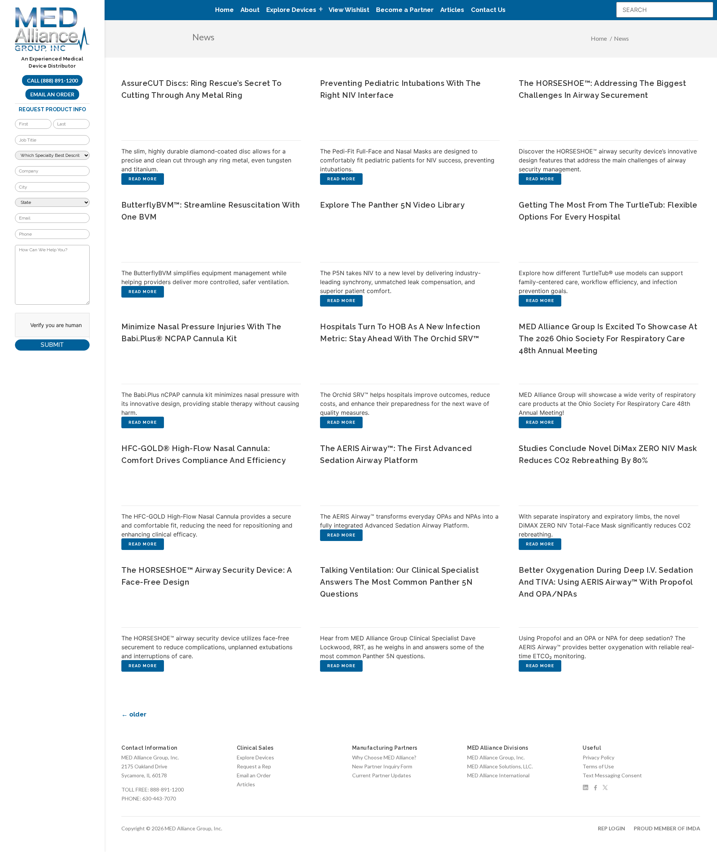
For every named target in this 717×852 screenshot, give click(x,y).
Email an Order (52, 94)
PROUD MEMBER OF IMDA (667, 828)
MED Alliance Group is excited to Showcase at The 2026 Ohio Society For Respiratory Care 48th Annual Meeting (608, 338)
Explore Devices (255, 757)
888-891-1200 (167, 789)
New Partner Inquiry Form (382, 766)
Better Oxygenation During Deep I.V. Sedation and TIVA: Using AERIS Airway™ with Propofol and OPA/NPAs (606, 582)
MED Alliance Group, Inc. (496, 757)
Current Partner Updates (381, 775)
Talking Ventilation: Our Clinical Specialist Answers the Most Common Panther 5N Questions (399, 582)
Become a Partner (405, 9)
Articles (452, 9)
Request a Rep (254, 766)
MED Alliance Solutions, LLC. (500, 766)
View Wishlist (349, 9)
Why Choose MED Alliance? (384, 757)
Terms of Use (598, 766)
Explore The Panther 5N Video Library (392, 204)
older (133, 714)
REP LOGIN (611, 828)
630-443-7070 (159, 798)
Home (224, 9)
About (250, 9)
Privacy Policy (598, 757)
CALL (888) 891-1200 (52, 80)
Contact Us (488, 9)
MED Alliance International (498, 775)
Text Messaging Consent (612, 775)
